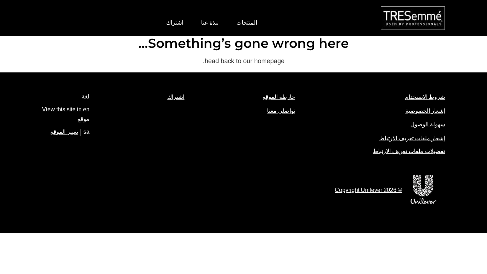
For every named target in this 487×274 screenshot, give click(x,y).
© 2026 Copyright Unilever (368, 190)
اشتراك (174, 23)
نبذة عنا (210, 23)
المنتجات (246, 23)
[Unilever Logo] (423, 202)
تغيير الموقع (64, 132)
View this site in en (65, 109)
